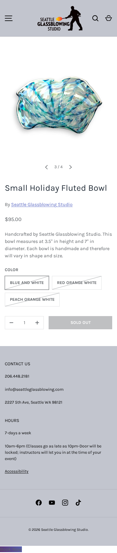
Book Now (11, 549)
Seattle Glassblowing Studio (42, 204)
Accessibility (16, 471)
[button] (108, 18)
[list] (58, 105)
